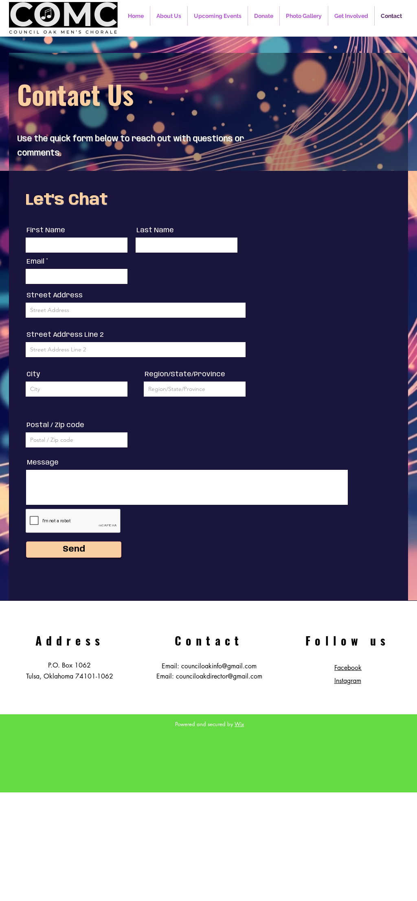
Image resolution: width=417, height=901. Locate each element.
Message (43, 462)
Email (35, 261)
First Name (45, 230)
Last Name (155, 230)
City (33, 374)
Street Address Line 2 (64, 335)
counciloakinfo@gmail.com (219, 666)
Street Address (54, 295)
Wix (239, 724)
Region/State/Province (185, 374)
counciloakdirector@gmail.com (219, 676)
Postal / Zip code (55, 425)
